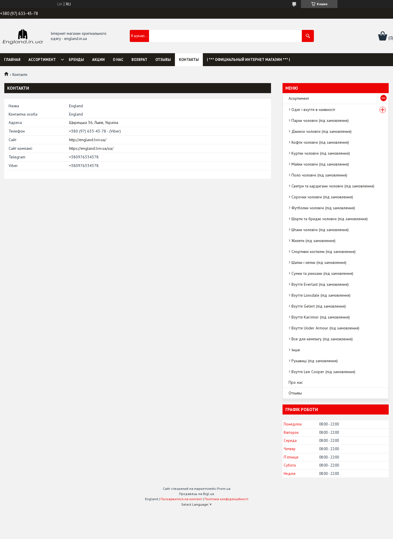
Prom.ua (223, 488)
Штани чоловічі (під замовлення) (320, 229)
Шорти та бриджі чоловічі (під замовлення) (329, 218)
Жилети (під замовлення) (313, 240)
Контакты (189, 59)
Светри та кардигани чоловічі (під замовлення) (332, 186)
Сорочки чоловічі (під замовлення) (322, 197)
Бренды (76, 59)
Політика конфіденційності (226, 499)
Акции (98, 59)
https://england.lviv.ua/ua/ (91, 148)
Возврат (139, 59)
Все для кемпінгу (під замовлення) (322, 339)
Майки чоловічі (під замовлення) (320, 164)
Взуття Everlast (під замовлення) (320, 284)
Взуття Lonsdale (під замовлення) (320, 295)
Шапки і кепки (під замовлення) (318, 262)
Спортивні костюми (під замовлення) (323, 251)
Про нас (296, 382)
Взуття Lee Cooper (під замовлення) (323, 371)
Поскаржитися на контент (181, 499)
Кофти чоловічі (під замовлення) (320, 142)
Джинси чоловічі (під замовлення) (321, 131)
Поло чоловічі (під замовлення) (319, 175)
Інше (295, 349)
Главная (12, 59)
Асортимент (299, 98)
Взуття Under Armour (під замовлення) (325, 328)
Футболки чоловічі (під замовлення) (323, 207)
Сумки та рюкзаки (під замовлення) (322, 273)
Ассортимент (42, 59)
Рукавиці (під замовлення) (314, 360)
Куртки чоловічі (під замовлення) (320, 153)
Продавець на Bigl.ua (196, 494)
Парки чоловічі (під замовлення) (320, 120)
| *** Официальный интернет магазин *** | (248, 59)
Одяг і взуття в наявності (313, 109)
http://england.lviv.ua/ (87, 139)
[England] (22, 36)
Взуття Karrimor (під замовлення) (320, 317)
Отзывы (163, 59)
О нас (118, 59)
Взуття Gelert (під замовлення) (318, 306)
